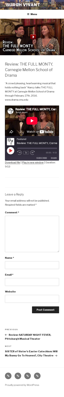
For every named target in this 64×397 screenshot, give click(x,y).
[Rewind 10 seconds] (19, 152)
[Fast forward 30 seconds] (34, 152)
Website (10, 291)
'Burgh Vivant (22, 4)
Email (9, 274)
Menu (34, 14)
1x (26, 152)
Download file (12, 162)
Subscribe (41, 158)
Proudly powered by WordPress (22, 385)
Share (54, 158)
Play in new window (33, 162)
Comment (12, 212)
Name (9, 257)
